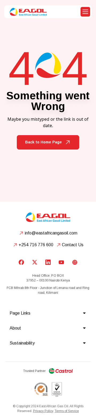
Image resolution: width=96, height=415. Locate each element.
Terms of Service (67, 411)
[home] (27, 12)
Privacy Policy (43, 411)
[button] (85, 12)
